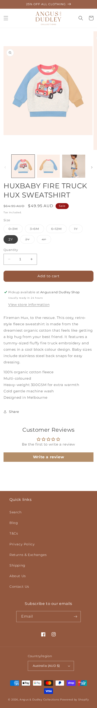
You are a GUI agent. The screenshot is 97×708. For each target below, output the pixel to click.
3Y (30, 240)
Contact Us (19, 586)
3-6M (37, 229)
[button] (6, 18)
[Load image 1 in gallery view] (23, 166)
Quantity (11, 250)
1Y (78, 229)
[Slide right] (92, 167)
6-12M (59, 229)
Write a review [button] (48, 457)
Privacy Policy (22, 544)
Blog (13, 523)
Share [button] (14, 412)
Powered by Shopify (74, 699)
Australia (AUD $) (46, 666)
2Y (10, 239)
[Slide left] (5, 167)
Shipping (17, 565)
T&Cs (13, 533)
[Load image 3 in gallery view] (73, 166)
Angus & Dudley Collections (39, 699)
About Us (17, 576)
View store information (28, 304)
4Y (46, 240)
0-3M (15, 229)
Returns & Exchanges (28, 555)
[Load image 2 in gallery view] (48, 166)
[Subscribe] (75, 616)
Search (15, 512)
